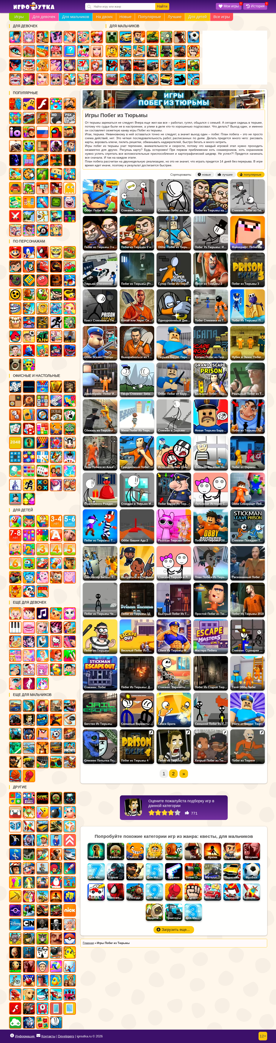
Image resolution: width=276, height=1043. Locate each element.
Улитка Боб (29, 294)
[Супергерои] (29, 1008)
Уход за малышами (83, 37)
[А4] (69, 924)
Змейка (42, 160)
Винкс (69, 37)
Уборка (83, 79)
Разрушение (42, 202)
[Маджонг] (56, 387)
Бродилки (15, 174)
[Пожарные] (42, 854)
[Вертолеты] (56, 994)
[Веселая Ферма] (69, 443)
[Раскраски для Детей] (29, 535)
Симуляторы (15, 188)
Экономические (29, 230)
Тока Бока (42, 350)
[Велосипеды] (15, 980)
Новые (125, 17)
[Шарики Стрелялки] (42, 387)
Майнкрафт (112, 37)
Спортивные (152, 79)
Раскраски (29, 188)
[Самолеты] (29, 826)
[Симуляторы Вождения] (15, 706)
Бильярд (42, 230)
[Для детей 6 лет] (15, 563)
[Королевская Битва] (42, 882)
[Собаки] (29, 994)
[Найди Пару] (42, 1022)
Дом (29, 51)
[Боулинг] (29, 980)
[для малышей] (15, 549)
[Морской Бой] (15, 485)
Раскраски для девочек (83, 51)
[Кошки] (56, 613)
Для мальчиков (75, 17)
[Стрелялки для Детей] (56, 563)
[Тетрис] (69, 401)
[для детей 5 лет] (69, 549)
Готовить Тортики (29, 65)
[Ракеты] (69, 868)
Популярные (149, 17)
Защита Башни (56, 160)
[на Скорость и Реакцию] (29, 882)
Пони (56, 37)
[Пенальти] (56, 734)
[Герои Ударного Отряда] (29, 938)
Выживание (42, 174)
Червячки (69, 294)
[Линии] (29, 471)
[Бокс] (29, 776)
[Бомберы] (56, 952)
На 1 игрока (69, 146)
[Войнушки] (56, 720)
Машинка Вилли (69, 266)
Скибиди (15, 364)
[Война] (56, 826)
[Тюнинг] (29, 854)
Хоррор (69, 160)
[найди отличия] (42, 415)
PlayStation (69, 118)
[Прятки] (15, 882)
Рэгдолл (42, 216)
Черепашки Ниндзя (69, 252)
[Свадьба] (42, 655)
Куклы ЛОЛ (56, 79)
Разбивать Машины (166, 65)
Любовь (97, 79)
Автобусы (139, 65)
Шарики (56, 104)
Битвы (29, 216)
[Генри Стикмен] (56, 1022)
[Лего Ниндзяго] (42, 720)
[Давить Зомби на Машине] (69, 734)
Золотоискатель (29, 308)
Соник (29, 252)
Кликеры (29, 174)
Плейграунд (56, 202)
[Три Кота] (15, 591)
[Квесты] (56, 798)
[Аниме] (29, 868)
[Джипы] (56, 762)
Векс (56, 322)
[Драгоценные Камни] (56, 443)
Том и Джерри (29, 266)
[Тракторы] (15, 734)
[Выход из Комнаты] (29, 443)
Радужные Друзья (29, 350)
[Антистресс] (69, 826)
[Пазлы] (42, 535)
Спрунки (29, 364)
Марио (15, 252)
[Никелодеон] (69, 910)
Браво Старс (15, 294)
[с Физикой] (15, 840)
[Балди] (15, 966)
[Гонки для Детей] (42, 563)
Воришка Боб (56, 294)
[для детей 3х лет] (42, 549)
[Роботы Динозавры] (69, 762)
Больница (97, 65)
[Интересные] (29, 812)
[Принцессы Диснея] (42, 627)
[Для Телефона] (56, 1008)
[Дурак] (56, 415)
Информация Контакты (35, 1036)
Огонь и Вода (15, 104)
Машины (29, 118)
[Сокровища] (29, 499)
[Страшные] (69, 798)
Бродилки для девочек (29, 79)
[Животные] (69, 535)
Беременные (69, 65)
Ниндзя (166, 51)
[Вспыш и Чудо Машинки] (15, 577)
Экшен (15, 216)
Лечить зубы (15, 79)
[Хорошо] (171, 813)
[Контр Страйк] (56, 706)
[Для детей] (15, 521)
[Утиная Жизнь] (69, 952)
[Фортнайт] (69, 748)
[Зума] (69, 429)
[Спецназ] (56, 854)
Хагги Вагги (69, 350)
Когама (56, 174)
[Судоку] (42, 457)
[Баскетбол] (15, 776)
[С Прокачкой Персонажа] (69, 840)
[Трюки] (42, 896)
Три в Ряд (15, 118)
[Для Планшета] (69, 1008)
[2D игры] (42, 868)
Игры (19, 17)
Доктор (69, 79)
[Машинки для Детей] (29, 563)
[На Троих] (15, 798)
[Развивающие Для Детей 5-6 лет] (69, 521)
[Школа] (69, 669)
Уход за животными (42, 65)
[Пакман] (42, 812)
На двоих (104, 17)
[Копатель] (15, 896)
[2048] (15, 443)
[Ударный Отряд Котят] (15, 938)
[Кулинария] (69, 627)
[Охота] (42, 748)
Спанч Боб (56, 252)
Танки (152, 37)
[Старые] (42, 798)
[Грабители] (42, 762)
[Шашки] (15, 401)
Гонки (125, 37)
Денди (42, 118)
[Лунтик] (42, 577)
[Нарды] (15, 415)
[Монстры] (42, 1008)
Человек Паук (42, 252)
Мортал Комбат (56, 266)
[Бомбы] (56, 812)
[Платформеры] (69, 882)
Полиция (152, 65)
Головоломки (42, 146)
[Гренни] (42, 924)
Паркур (180, 79)
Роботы (139, 79)
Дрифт (180, 65)
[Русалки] (29, 655)
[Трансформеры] (29, 734)
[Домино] (56, 401)
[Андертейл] (56, 924)
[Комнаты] (15, 655)
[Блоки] (42, 429)
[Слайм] (69, 655)
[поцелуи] (29, 627)
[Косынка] (29, 415)
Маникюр (56, 65)
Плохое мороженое (15, 322)
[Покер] (29, 429)
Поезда (180, 51)
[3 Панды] (42, 952)
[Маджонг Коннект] (15, 429)
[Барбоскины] (56, 577)
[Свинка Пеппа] (69, 577)
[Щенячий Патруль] (69, 563)
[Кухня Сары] (29, 613)
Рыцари (139, 51)
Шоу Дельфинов (56, 308)
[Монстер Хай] (56, 627)
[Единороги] (42, 683)
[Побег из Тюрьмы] (29, 720)
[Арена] (56, 896)
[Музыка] (42, 613)
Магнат (15, 230)
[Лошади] (42, 980)
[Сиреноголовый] (29, 952)
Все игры (221, 17)
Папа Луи (69, 104)
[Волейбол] (56, 966)
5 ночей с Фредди (56, 280)
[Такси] (56, 748)
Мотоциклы (125, 51)
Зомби (166, 37)
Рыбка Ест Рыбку (69, 280)
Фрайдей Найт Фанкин (56, 350)
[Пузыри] (69, 471)
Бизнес (15, 202)
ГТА (180, 37)
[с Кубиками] (15, 471)
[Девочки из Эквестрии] (29, 641)
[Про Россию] (15, 812)
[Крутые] (29, 1022)
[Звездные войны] (15, 748)
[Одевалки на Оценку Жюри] (69, 641)
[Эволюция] (15, 854)
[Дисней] (15, 924)
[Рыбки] (56, 980)
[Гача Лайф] (29, 669)
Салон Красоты (42, 79)
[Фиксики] (29, 577)
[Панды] (29, 591)
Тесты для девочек (69, 51)
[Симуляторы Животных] (69, 980)
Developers (66, 1036)
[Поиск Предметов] (29, 401)
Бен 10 (15, 266)
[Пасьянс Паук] (69, 457)
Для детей (197, 17)
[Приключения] (15, 868)
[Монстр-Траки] (15, 720)
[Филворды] (15, 457)
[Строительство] (42, 840)
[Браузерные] (29, 387)
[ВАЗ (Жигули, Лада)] (42, 826)
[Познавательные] (42, 521)
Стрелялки (139, 37)
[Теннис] (69, 966)
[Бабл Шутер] (42, 443)
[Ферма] (69, 812)
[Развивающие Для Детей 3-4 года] (56, 521)
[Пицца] (15, 641)
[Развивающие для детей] (29, 521)
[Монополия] (15, 499)
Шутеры (15, 146)
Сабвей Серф (29, 132)
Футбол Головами (29, 336)
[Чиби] (42, 669)
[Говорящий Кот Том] (42, 938)
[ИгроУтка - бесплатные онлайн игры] (33, 6)
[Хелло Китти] (56, 641)
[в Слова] (42, 401)
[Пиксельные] (56, 868)
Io (15, 132)
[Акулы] (42, 994)
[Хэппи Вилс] (42, 966)
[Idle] (29, 910)
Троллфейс (15, 308)
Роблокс (69, 132)
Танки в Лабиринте (42, 336)
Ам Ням (42, 294)
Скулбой (15, 350)
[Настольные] (15, 387)
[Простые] (15, 1022)
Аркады (69, 188)
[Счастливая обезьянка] (56, 429)
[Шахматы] (69, 387)
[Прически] (56, 655)
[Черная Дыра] (15, 910)
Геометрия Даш (29, 280)
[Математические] (29, 549)
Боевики (56, 216)
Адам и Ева (42, 308)
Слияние (29, 202)
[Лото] (69, 485)
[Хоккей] (69, 720)
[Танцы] (29, 683)
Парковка (166, 79)
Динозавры (125, 65)
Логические (29, 160)
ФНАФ (15, 160)
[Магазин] (56, 669)
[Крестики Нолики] (42, 485)
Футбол (193, 37)
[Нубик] (42, 734)
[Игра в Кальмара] (69, 994)
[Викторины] (56, 471)
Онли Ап (69, 336)
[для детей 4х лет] (56, 549)
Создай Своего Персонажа (29, 37)
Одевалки (15, 37)
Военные (125, 79)
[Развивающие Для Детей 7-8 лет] (15, 535)
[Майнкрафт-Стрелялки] (42, 706)
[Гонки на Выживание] (42, 910)
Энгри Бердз (15, 336)
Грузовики (193, 65)
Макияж (15, 51)
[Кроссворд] (29, 457)
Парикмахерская (97, 37)
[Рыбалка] (29, 706)
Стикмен (112, 65)
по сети (56, 146)
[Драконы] (15, 994)
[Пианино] (15, 627)
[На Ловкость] (29, 896)
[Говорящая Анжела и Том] (69, 613)
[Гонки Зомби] (56, 910)
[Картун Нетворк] (29, 924)
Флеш (42, 104)
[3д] (15, 826)
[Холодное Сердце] (42, 641)
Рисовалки (56, 230)
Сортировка (69, 216)
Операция (56, 51)
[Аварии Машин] (29, 748)
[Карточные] (42, 471)
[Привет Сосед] (56, 938)
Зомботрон (15, 280)
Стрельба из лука (193, 79)
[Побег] (29, 485)
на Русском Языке (42, 132)
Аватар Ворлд (56, 336)
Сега (56, 118)
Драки (193, 51)
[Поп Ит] (42, 591)
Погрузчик (42, 322)
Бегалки (69, 174)
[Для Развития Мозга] (56, 485)
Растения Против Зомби (69, 322)
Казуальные (56, 188)
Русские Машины (112, 79)
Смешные (42, 188)
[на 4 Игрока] (29, 798)
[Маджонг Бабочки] (56, 457)
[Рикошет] (56, 840)
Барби (97, 51)
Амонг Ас (56, 132)
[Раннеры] (69, 896)
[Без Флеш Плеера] (15, 1008)
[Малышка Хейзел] (15, 613)
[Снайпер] (69, 706)
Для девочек (44, 17)
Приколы (69, 202)
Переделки (83, 65)
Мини (29, 146)
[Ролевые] (29, 840)
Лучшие (175, 17)
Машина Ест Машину (29, 322)
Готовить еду (42, 37)
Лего (112, 51)
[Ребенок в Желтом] (15, 952)
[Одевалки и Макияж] (15, 683)
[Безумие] (29, 966)
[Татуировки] (15, 669)
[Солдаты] (15, 762)
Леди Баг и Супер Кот (15, 65)
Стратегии (152, 51)
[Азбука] (56, 535)
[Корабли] (69, 854)
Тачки (42, 266)
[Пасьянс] (69, 415)
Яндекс (29, 104)
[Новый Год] (56, 882)
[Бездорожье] (29, 762)
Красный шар (42, 280)
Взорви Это (69, 308)
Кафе (42, 51)
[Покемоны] (69, 938)
